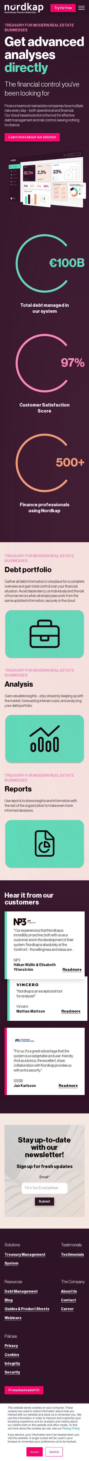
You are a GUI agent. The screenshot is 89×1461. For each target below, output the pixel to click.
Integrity (12, 1363)
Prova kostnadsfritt (23, 1390)
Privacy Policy (71, 1428)
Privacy (11, 1346)
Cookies (12, 1355)
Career (67, 1309)
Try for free (63, 8)
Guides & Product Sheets (27, 1309)
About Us (69, 1291)
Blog (9, 1300)
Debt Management (21, 1291)
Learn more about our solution (32, 137)
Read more (72, 970)
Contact (68, 1300)
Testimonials (72, 1254)
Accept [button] (34, 1452)
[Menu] (81, 8)
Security (12, 1372)
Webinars (13, 1318)
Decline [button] (54, 1452)
